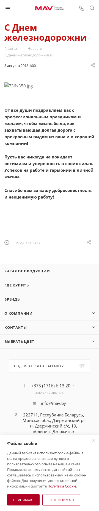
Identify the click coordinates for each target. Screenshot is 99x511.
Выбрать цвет (19, 341)
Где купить (16, 285)
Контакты (15, 327)
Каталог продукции (27, 270)
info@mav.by (53, 403)
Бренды (12, 299)
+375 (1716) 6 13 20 (50, 386)
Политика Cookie (62, 486)
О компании (18, 313)
